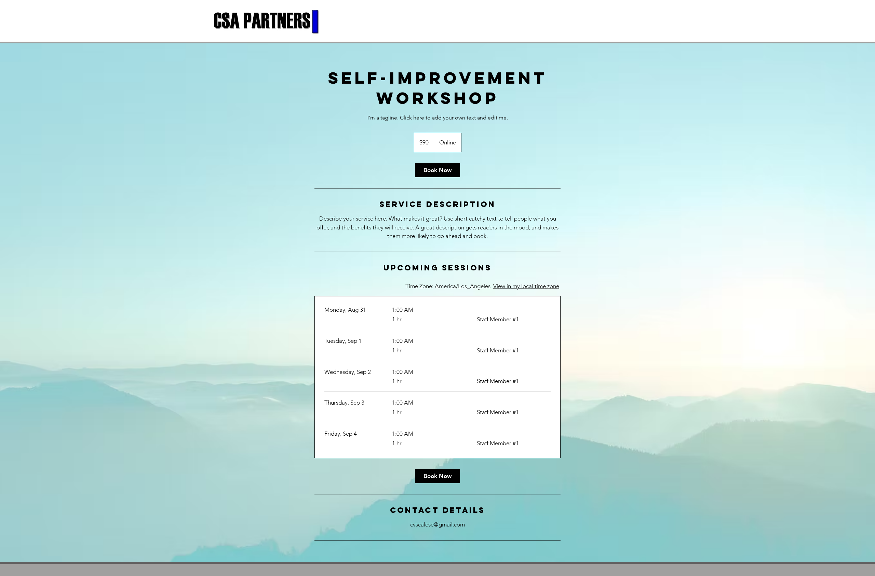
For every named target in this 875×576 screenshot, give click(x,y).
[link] (437, 170)
